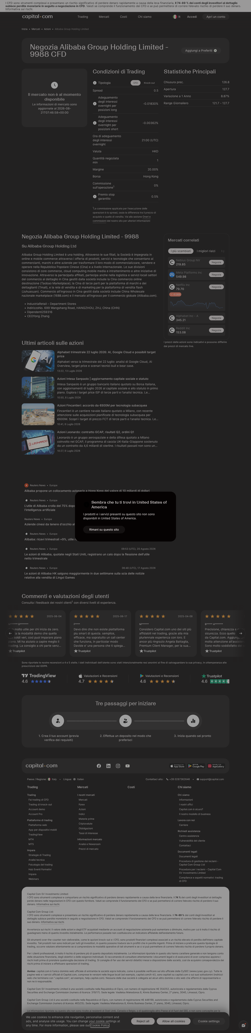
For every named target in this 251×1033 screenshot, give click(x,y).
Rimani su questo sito (104, 529)
